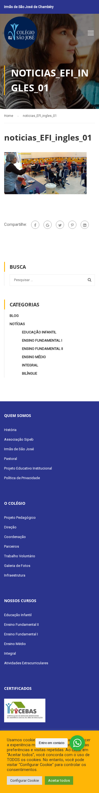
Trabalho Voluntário (19, 556)
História (10, 430)
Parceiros (11, 546)
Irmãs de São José (19, 449)
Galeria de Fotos (17, 566)
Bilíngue (29, 373)
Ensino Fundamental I (42, 340)
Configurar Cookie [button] (24, 780)
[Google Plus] (47, 225)
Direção (10, 527)
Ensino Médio (34, 357)
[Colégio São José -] (20, 34)
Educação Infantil (39, 332)
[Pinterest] (72, 225)
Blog (14, 316)
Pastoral (10, 459)
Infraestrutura (14, 575)
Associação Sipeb (19, 439)
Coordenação (15, 537)
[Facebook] (35, 225)
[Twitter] (60, 225)
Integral (30, 365)
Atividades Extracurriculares (26, 663)
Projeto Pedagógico (20, 517)
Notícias (17, 324)
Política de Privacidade (22, 478)
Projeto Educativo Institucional (28, 468)
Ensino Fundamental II (42, 349)
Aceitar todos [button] (59, 780)
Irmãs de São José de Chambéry (29, 7)
